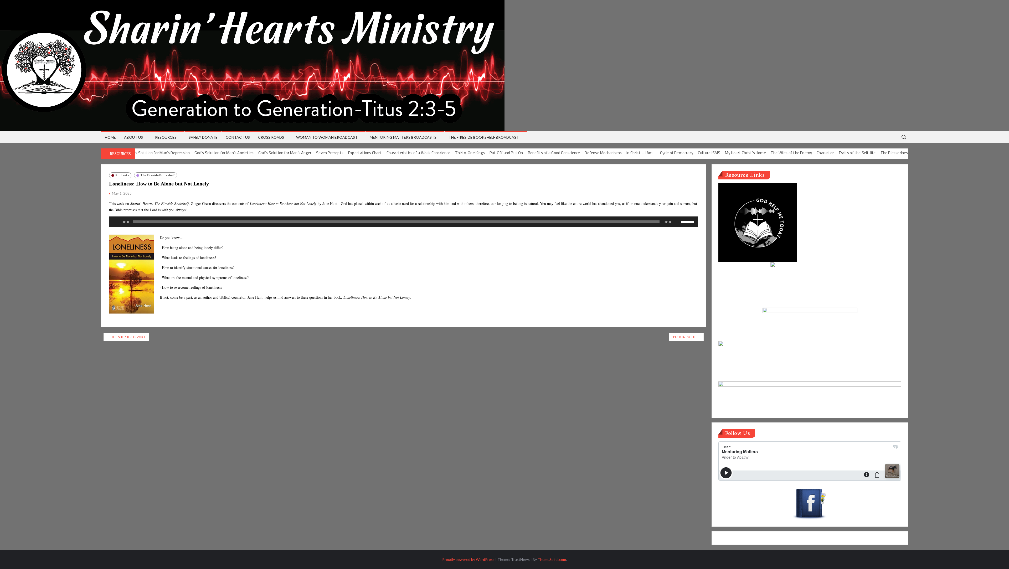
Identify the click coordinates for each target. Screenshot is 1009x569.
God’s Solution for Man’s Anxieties (202, 153)
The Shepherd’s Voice (128, 337)
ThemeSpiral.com (552, 559)
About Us (133, 137)
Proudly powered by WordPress (468, 559)
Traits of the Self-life (835, 153)
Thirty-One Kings (448, 153)
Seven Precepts (308, 153)
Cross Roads (271, 137)
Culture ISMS (687, 153)
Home (110, 137)
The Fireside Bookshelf (157, 175)
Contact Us (238, 137)
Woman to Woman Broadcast (327, 137)
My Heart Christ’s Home (723, 153)
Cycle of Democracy (655, 153)
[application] (403, 221)
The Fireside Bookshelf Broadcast (484, 137)
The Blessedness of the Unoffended (890, 153)
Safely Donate (203, 137)
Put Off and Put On (485, 153)
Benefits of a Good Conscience (532, 153)
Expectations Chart (343, 153)
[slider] (688, 221)
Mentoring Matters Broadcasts (403, 137)
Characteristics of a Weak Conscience (397, 153)
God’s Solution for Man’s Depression (137, 153)
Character (803, 153)
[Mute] (676, 221)
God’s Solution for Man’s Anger (263, 153)
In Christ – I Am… (619, 153)
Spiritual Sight (684, 337)
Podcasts (122, 175)
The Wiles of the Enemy (769, 153)
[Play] (116, 221)
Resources (166, 137)
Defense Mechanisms (581, 153)
